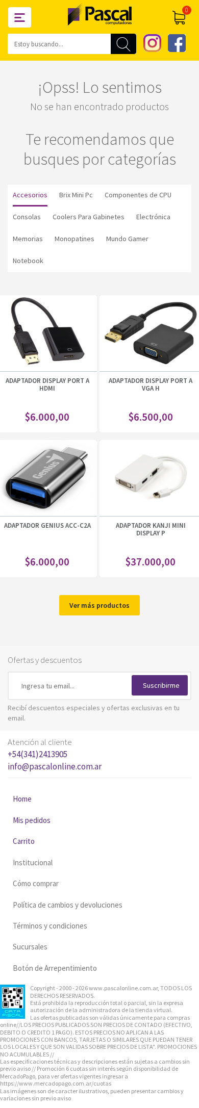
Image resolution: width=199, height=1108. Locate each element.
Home (22, 799)
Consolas (27, 216)
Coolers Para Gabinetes (89, 216)
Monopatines (74, 238)
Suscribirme (161, 685)
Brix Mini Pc (76, 194)
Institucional (33, 862)
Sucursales (30, 946)
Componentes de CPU (138, 194)
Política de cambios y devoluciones (67, 905)
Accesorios (30, 194)
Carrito (24, 841)
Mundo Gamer (127, 238)
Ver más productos (99, 605)
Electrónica (153, 216)
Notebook (28, 260)
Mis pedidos (32, 820)
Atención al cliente (55, 754)
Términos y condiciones (50, 926)
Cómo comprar (36, 883)
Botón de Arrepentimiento (55, 968)
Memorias (28, 238)
